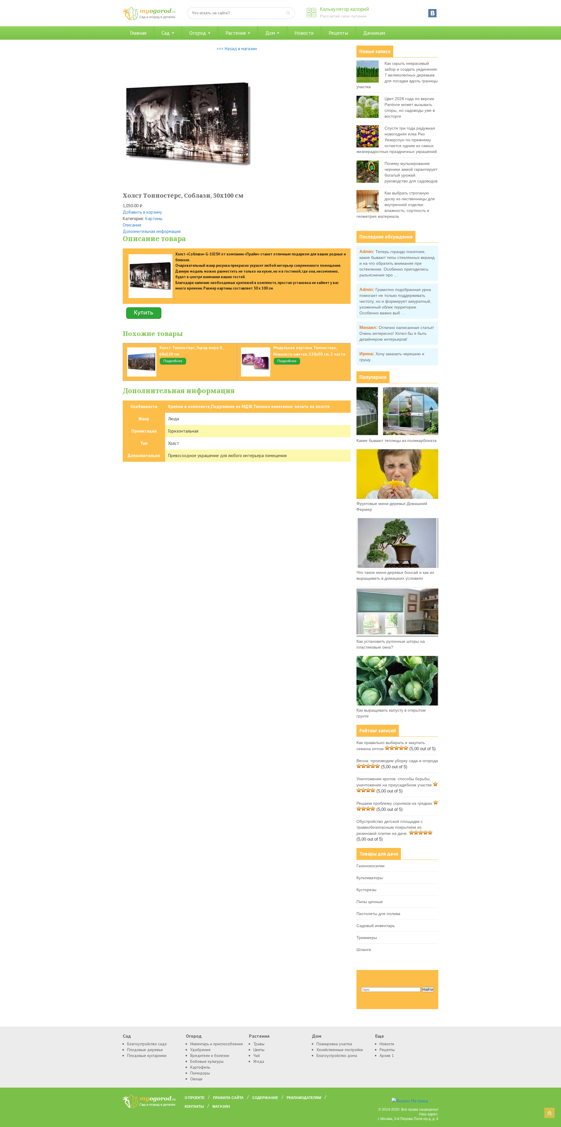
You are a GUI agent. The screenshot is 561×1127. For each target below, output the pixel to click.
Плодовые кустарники (147, 1055)
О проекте (195, 1098)
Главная (138, 33)
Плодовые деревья (145, 1049)
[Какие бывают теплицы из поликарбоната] (397, 434)
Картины (153, 218)
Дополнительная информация (152, 231)
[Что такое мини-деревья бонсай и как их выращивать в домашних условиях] (397, 566)
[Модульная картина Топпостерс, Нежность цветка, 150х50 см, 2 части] (287, 363)
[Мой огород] (149, 19)
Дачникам (374, 33)
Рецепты (338, 33)
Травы (258, 1043)
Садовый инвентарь (375, 925)
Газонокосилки (370, 865)
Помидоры (200, 1073)
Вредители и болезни (209, 1055)
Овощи (196, 1078)
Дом (270, 33)
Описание (132, 225)
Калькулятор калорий (344, 9)
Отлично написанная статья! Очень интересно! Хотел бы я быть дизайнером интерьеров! (396, 333)
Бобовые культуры (207, 1061)
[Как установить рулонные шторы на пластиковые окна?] (397, 635)
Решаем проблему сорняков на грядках (394, 803)
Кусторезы (366, 889)
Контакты (194, 1107)
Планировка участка (334, 1043)
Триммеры (366, 937)
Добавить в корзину (142, 212)
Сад (166, 33)
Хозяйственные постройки (339, 1049)
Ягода (258, 1061)
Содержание (265, 1098)
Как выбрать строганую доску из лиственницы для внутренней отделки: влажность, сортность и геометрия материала (395, 205)
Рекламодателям (304, 1098)
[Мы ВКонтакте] (432, 13)
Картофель (200, 1067)
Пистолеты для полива (378, 913)
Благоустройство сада (147, 1043)
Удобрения (200, 1049)
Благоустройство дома (336, 1055)
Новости (304, 33)
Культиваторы (369, 877)
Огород (197, 33)
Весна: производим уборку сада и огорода (397, 760)
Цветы (258, 1049)
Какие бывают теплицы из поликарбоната (396, 440)
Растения (236, 33)
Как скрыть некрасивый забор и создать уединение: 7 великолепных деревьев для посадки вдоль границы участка (397, 75)
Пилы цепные (369, 901)
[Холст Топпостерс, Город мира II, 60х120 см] (173, 363)
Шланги (363, 949)
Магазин (221, 1107)
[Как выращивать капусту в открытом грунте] (397, 704)
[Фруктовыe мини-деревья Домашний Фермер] (397, 497)
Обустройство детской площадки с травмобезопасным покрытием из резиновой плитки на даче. (389, 827)
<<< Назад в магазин (237, 48)
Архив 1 (387, 1055)
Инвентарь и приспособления (216, 1043)
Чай (256, 1055)
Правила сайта (228, 1098)
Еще (379, 1036)
